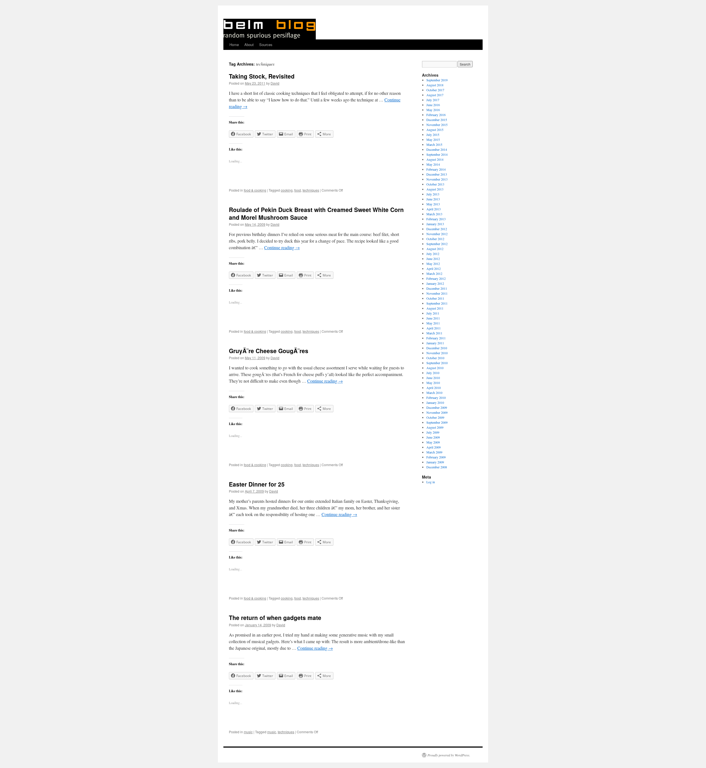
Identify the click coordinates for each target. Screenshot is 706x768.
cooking (287, 190)
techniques (311, 190)
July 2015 (432, 134)
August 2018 (434, 85)
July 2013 (432, 194)
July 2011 (432, 313)
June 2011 (433, 318)
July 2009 (432, 432)
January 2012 (435, 283)
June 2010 (433, 377)
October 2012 (435, 239)
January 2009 (435, 462)
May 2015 (433, 139)
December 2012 (436, 229)
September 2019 (437, 80)
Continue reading (282, 247)
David (275, 83)
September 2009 (437, 422)
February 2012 (436, 278)
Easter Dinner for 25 (257, 484)
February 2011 (436, 338)
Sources (265, 44)
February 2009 (436, 457)
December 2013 (436, 174)
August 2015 (434, 129)
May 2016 (433, 110)
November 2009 (437, 412)
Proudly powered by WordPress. (448, 755)
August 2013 (434, 189)
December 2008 (436, 467)
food (297, 190)
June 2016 (433, 105)
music (248, 731)
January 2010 (435, 402)
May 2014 (433, 164)
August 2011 (434, 308)
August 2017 (434, 95)
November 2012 (437, 234)
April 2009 (433, 447)
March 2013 (434, 214)
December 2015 (436, 119)
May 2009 (433, 442)
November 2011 (437, 293)
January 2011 (435, 343)
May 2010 (433, 382)
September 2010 (437, 363)
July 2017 (432, 100)
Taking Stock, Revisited (262, 76)
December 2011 (436, 288)
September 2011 (437, 303)
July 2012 (432, 253)
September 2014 (437, 154)
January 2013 (435, 224)
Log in (430, 482)
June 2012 (433, 258)
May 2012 (433, 263)
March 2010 (434, 392)
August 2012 (434, 248)
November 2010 (437, 353)
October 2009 (435, 417)
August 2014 (434, 159)
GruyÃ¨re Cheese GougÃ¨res (268, 351)
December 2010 (436, 348)
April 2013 (433, 209)
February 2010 (436, 397)
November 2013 (437, 179)
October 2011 (435, 298)
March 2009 (434, 452)
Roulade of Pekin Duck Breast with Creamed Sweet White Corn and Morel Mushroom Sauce (316, 213)
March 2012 (434, 273)
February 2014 (436, 169)
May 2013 (433, 204)
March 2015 (434, 144)
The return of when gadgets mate (275, 617)
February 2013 (436, 219)
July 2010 (432, 372)
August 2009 (434, 427)
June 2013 (433, 199)
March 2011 (434, 333)
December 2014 (436, 149)
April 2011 (433, 328)
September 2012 (437, 243)
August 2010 (434, 368)
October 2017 (435, 90)
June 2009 (433, 437)
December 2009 (436, 407)
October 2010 (435, 358)
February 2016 (436, 114)
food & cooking (255, 190)
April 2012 (433, 268)
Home (234, 44)
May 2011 (433, 323)
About (249, 44)
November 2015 (437, 124)
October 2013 (435, 184)
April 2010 (433, 387)
